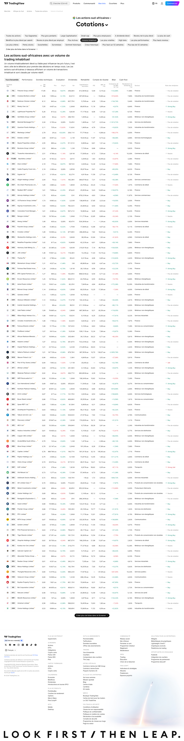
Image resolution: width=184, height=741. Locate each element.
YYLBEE (13, 158)
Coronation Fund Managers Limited (27, 211)
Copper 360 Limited (24, 436)
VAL (13, 352)
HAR (13, 247)
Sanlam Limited (22, 525)
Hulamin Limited (23, 342)
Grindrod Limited (23, 603)
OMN (13, 608)
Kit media (86, 689)
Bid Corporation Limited (25, 587)
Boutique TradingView (90, 696)
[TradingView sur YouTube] (14, 644)
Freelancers (124, 673)
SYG (13, 174)
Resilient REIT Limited (24, 190)
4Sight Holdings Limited (25, 179)
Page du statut (88, 723)
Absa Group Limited (24, 446)
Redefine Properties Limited (27, 242)
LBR (13, 493)
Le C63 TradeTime (89, 700)
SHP (13, 540)
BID (13, 587)
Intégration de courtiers (159, 657)
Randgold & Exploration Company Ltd (27, 498)
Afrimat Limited (22, 368)
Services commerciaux (142, 179)
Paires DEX (51, 657)
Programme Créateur (127, 646)
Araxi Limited (22, 164)
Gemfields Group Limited (26, 117)
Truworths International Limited (27, 153)
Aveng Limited (22, 221)
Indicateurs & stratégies (128, 668)
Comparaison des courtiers (92, 657)
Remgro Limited (22, 216)
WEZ (13, 373)
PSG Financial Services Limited (27, 530)
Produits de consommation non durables (149, 483)
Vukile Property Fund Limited (27, 169)
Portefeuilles (52, 691)
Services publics (140, 572)
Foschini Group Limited (25, 227)
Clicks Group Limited (24, 462)
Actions (50, 645)
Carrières (86, 687)
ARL (13, 284)
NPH (13, 388)
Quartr (13, 672)
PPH (13, 456)
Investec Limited (23, 232)
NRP (13, 378)
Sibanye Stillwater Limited (26, 300)
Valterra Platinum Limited (26, 352)
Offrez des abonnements (91, 646)
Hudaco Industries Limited (26, 430)
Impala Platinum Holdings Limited (27, 347)
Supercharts (52, 639)
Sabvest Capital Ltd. (24, 551)
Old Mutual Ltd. (22, 472)
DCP (13, 185)
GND (13, 603)
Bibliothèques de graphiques (161, 641)
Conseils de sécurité (90, 719)
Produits (76, 3)
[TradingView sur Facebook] (10, 644)
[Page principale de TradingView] (14, 3)
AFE (13, 425)
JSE (13, 253)
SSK (13, 477)
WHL (13, 237)
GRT (13, 409)
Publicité (154, 655)
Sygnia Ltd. (21, 174)
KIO (13, 545)
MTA (13, 488)
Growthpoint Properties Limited (27, 410)
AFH (13, 556)
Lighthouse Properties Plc (26, 111)
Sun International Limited (26, 383)
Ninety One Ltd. (23, 106)
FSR (13, 331)
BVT (13, 289)
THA (13, 258)
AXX (13, 164)
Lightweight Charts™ (158, 643)
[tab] (13, 36)
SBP (13, 551)
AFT (13, 368)
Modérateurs (124, 650)
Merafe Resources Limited (26, 598)
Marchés (102, 3)
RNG (13, 498)
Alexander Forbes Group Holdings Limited (27, 556)
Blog (84, 682)
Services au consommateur (144, 326)
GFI (13, 310)
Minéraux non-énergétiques (144, 117)
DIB (13, 143)
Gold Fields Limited (24, 310)
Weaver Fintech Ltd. (24, 357)
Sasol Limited (22, 504)
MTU (13, 132)
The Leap (86, 659)
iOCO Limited (22, 394)
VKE (13, 169)
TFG (13, 226)
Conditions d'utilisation (91, 707)
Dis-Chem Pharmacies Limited (27, 185)
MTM (13, 263)
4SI (13, 179)
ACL (13, 441)
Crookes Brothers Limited (26, 96)
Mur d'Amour (124, 641)
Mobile (50, 707)
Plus (122, 3)
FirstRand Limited (23, 331)
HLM (13, 341)
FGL (13, 90)
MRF (13, 598)
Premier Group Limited (25, 509)
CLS (13, 462)
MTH (13, 566)
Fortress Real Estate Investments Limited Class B (27, 268)
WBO (13, 315)
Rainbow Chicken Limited (26, 101)
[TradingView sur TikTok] (31, 644)
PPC (13, 514)
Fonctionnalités (88, 639)
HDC (13, 430)
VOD (13, 577)
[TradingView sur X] (5, 644)
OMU (13, 472)
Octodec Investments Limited (27, 321)
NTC (13, 592)
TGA (13, 572)
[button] (82, 3)
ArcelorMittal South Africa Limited (27, 441)
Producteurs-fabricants (143, 488)
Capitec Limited (22, 451)
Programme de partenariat (160, 659)
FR (156, 3)
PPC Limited (21, 514)
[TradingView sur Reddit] (35, 644)
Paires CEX (51, 655)
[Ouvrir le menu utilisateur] (162, 3)
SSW (13, 300)
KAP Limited (21, 467)
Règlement (124, 648)
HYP (13, 205)
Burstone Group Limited (25, 148)
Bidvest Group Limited (25, 289)
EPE (13, 273)
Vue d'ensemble (88, 652)
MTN (13, 519)
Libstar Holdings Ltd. (24, 493)
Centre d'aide (87, 684)
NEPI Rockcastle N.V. (24, 378)
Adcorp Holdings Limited (26, 195)
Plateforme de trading (158, 648)
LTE (13, 111)
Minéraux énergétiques (143, 279)
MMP (13, 122)
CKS (13, 96)
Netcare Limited (23, 593)
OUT (13, 200)
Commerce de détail (142, 153)
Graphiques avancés (158, 646)
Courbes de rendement (56, 693)
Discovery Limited (23, 420)
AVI (13, 483)
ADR (13, 195)
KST (13, 530)
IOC (13, 394)
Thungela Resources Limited (27, 572)
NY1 (13, 106)
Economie (51, 677)
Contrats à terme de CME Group (94, 666)
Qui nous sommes (89, 677)
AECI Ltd (20, 425)
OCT (13, 321)
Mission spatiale (88, 680)
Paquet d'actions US (90, 671)
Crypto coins (52, 652)
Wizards (123, 671)
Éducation (123, 659)
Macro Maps (52, 698)
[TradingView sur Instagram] (18, 644)
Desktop (51, 709)
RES (13, 190)
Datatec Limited (23, 138)
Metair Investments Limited (26, 488)
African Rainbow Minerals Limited (27, 336)
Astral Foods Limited (24, 284)
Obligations (52, 650)
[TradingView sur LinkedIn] (22, 644)
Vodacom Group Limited (25, 577)
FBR (13, 326)
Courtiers (113, 3)
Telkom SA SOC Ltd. (24, 415)
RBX (13, 561)
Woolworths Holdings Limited (27, 237)
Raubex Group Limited (25, 561)
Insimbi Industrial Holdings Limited (27, 305)
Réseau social (125, 639)
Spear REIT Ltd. (22, 404)
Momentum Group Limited (26, 263)
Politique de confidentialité (92, 712)
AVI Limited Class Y (24, 483)
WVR (13, 357)
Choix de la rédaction (127, 662)
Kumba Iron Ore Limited (25, 545)
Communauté (89, 3)
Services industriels (141, 221)
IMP (13, 347)
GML (13, 117)
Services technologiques (143, 138)
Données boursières (90, 643)
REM (13, 216)
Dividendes (52, 682)
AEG (13, 221)
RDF (13, 242)
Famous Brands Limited (25, 326)
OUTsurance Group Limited (26, 200)
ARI (13, 336)
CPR (13, 436)
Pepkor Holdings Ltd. (24, 457)
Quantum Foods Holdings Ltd (27, 127)
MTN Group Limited (24, 519)
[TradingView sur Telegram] (27, 644)
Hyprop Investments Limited (27, 206)
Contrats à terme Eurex (91, 668)
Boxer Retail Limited (24, 399)
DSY (13, 420)
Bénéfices (51, 680)
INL (13, 232)
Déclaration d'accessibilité (92, 716)
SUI (13, 383)
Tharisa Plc (21, 258)
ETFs (49, 648)
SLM (13, 524)
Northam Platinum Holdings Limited (27, 389)
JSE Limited (21, 253)
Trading (122, 657)
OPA (13, 294)
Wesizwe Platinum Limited (26, 373)
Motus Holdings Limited (25, 566)
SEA (13, 404)
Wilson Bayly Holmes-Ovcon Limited (27, 315)
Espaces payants (126, 675)
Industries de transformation (144, 96)
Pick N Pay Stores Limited (26, 362)
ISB (13, 305)
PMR (13, 509)
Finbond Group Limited (25, 91)
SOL (13, 504)
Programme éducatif (158, 662)
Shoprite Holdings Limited (26, 540)
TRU (13, 153)
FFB (13, 268)
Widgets (154, 639)
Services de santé (141, 593)
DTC (13, 138)
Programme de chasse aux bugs (94, 721)
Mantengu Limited (23, 132)
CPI (13, 451)
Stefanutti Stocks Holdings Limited (27, 477)
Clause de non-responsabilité (93, 709)
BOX (13, 399)
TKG (13, 415)
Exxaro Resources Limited (26, 279)
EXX (13, 279)
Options (50, 696)
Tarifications (87, 641)
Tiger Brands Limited (24, 535)
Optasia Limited (22, 294)
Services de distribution (143, 122)
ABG (13, 446)
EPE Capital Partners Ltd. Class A (27, 274)
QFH (13, 127)
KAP (13, 467)
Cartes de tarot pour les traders (94, 698)
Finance (137, 91)
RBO (13, 101)
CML (13, 211)
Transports (138, 467)
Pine (49, 659)
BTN (13, 148)
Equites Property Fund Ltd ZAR (27, 582)
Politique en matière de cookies (94, 714)
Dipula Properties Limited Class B (27, 143)
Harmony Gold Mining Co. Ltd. (27, 247)
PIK (13, 362)
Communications (140, 415)
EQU (13, 582)
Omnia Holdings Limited (25, 608)
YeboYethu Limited (24, 159)
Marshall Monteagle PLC (25, 122)
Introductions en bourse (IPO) (58, 684)
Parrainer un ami (125, 643)
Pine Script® (52, 700)
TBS (13, 535)
